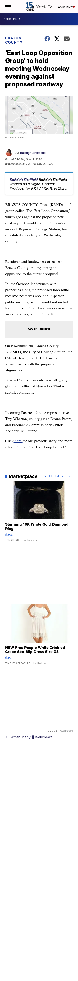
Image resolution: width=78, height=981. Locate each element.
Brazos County (14, 40)
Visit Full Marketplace (58, 476)
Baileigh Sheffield (33, 153)
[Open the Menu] (7, 6)
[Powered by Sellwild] (66, 731)
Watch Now (65, 6)
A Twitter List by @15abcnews (28, 737)
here (18, 440)
